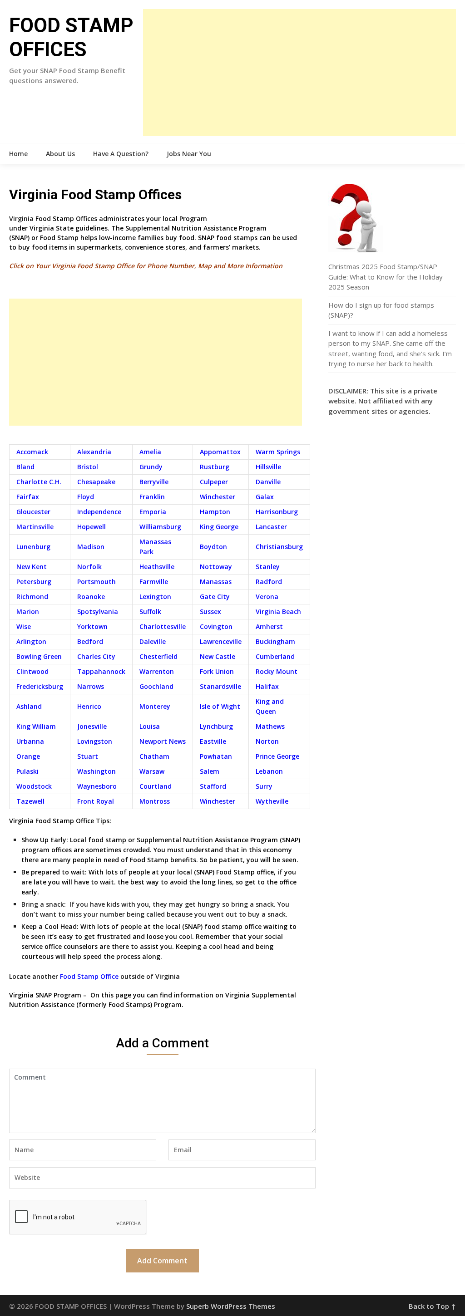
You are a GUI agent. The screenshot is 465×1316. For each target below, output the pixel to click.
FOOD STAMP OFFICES (71, 37)
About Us (60, 153)
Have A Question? (120, 153)
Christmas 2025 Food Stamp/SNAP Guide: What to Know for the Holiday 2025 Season (385, 276)
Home (18, 153)
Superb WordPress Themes (230, 1306)
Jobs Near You (189, 153)
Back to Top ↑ (432, 1306)
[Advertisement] (299, 72)
